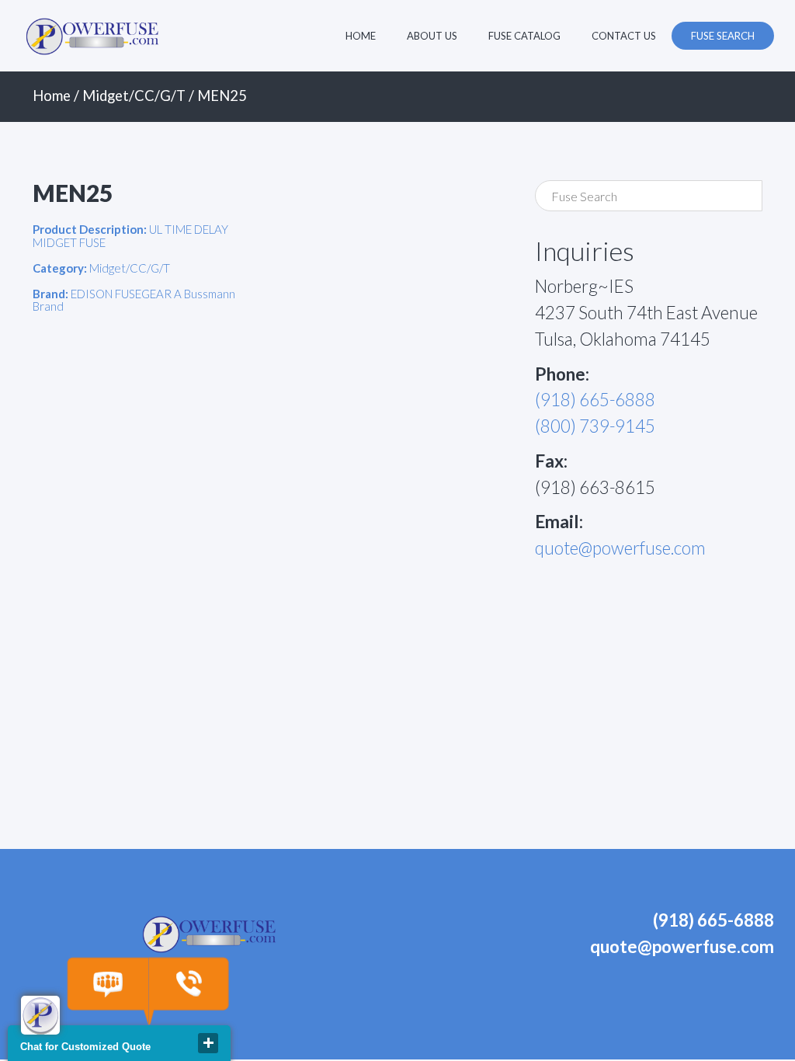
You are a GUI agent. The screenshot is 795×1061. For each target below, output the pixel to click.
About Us (432, 36)
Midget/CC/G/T (134, 95)
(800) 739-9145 (595, 426)
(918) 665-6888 (595, 399)
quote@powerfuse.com (620, 547)
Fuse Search (723, 36)
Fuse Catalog (524, 36)
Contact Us (624, 36)
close (208, 1043)
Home (360, 36)
